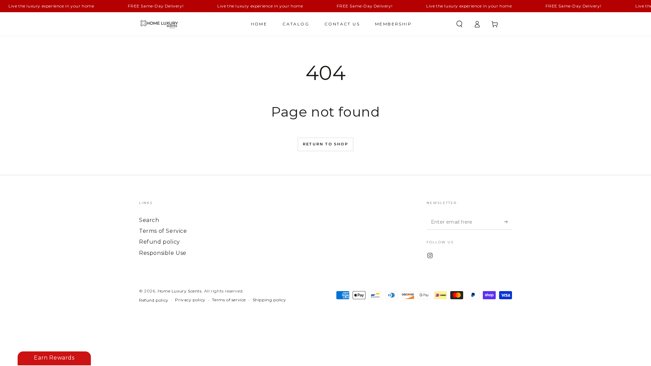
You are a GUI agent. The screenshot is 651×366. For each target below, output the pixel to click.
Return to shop (325, 144)
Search (149, 220)
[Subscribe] (508, 222)
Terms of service (229, 299)
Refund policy (159, 242)
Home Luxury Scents (180, 290)
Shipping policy (269, 299)
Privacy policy (190, 299)
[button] (459, 24)
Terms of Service (163, 231)
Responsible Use (162, 253)
